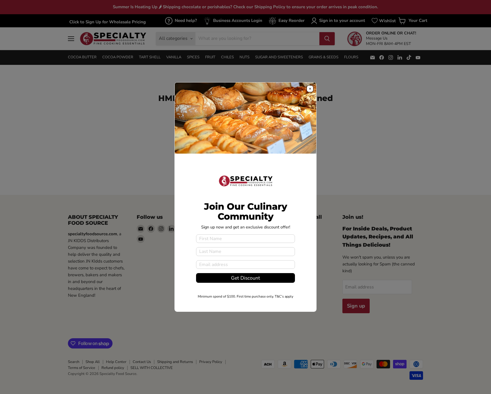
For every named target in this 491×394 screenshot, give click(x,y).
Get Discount (245, 278)
